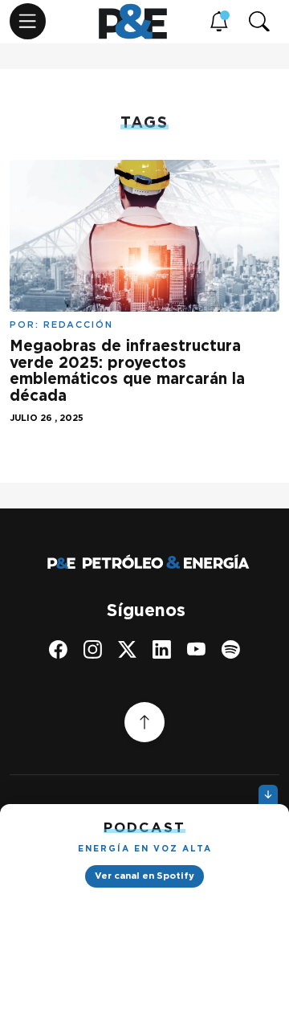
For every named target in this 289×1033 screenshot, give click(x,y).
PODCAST (144, 827)
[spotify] (231, 649)
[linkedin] (162, 649)
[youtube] (196, 649)
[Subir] (144, 722)
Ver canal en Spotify (144, 875)
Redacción (78, 324)
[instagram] (93, 649)
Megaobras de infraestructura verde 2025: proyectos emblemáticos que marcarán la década (127, 371)
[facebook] (58, 649)
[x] (127, 649)
